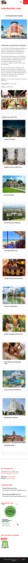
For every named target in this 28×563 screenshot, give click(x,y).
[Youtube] (4, 539)
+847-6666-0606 (11, 476)
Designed (20, 559)
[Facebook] (2, 539)
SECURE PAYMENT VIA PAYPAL (10, 473)
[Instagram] (6, 539)
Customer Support (10, 478)
